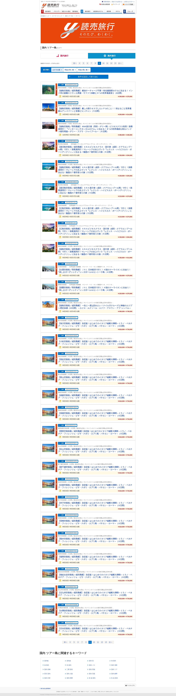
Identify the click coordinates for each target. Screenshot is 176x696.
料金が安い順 (69, 70)
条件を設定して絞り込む (88, 77)
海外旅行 (112, 56)
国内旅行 (64, 56)
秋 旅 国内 (92, 678)
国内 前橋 (47, 669)
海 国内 (113, 661)
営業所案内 (106, 1)
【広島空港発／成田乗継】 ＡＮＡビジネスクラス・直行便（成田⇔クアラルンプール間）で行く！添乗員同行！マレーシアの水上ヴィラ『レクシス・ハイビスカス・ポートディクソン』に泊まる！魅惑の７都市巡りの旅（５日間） (95, 231)
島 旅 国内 (114, 678)
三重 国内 (70, 669)
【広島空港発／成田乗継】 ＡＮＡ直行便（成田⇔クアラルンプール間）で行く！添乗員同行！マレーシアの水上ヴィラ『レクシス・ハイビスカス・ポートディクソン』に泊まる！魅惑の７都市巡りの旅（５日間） (95, 210)
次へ (120, 63)
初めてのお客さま (117, 1)
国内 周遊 (92, 669)
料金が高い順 (82, 70)
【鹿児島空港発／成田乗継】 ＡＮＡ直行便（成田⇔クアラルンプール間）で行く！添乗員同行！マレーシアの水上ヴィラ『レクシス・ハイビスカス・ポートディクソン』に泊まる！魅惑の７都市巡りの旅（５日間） (95, 190)
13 (115, 63)
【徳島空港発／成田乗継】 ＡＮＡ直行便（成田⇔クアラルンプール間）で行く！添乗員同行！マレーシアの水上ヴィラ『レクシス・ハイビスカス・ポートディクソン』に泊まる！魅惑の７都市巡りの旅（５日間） (95, 169)
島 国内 (69, 665)
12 (111, 63)
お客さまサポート (129, 1)
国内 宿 (91, 661)
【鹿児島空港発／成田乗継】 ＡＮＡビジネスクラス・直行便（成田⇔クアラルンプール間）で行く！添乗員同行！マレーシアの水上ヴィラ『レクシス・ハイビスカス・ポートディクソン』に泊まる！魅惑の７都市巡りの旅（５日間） (95, 149)
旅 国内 (46, 665)
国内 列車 (47, 678)
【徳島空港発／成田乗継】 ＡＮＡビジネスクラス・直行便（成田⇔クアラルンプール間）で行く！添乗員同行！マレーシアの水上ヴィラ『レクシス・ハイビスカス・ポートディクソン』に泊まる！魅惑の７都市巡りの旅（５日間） (95, 251)
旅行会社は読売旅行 (46, 688)
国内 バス (92, 665)
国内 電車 (114, 665)
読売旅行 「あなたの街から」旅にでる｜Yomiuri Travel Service (59, 6)
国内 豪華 (114, 673)
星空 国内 (47, 673)
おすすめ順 (56, 70)
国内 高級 (92, 673)
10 (103, 63)
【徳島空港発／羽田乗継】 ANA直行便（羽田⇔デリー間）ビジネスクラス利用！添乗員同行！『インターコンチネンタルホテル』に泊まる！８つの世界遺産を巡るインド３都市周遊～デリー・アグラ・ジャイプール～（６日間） (95, 129)
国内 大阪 (70, 673)
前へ (75, 63)
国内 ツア (114, 669)
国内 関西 (70, 678)
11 (107, 63)
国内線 (69, 661)
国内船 (46, 661)
